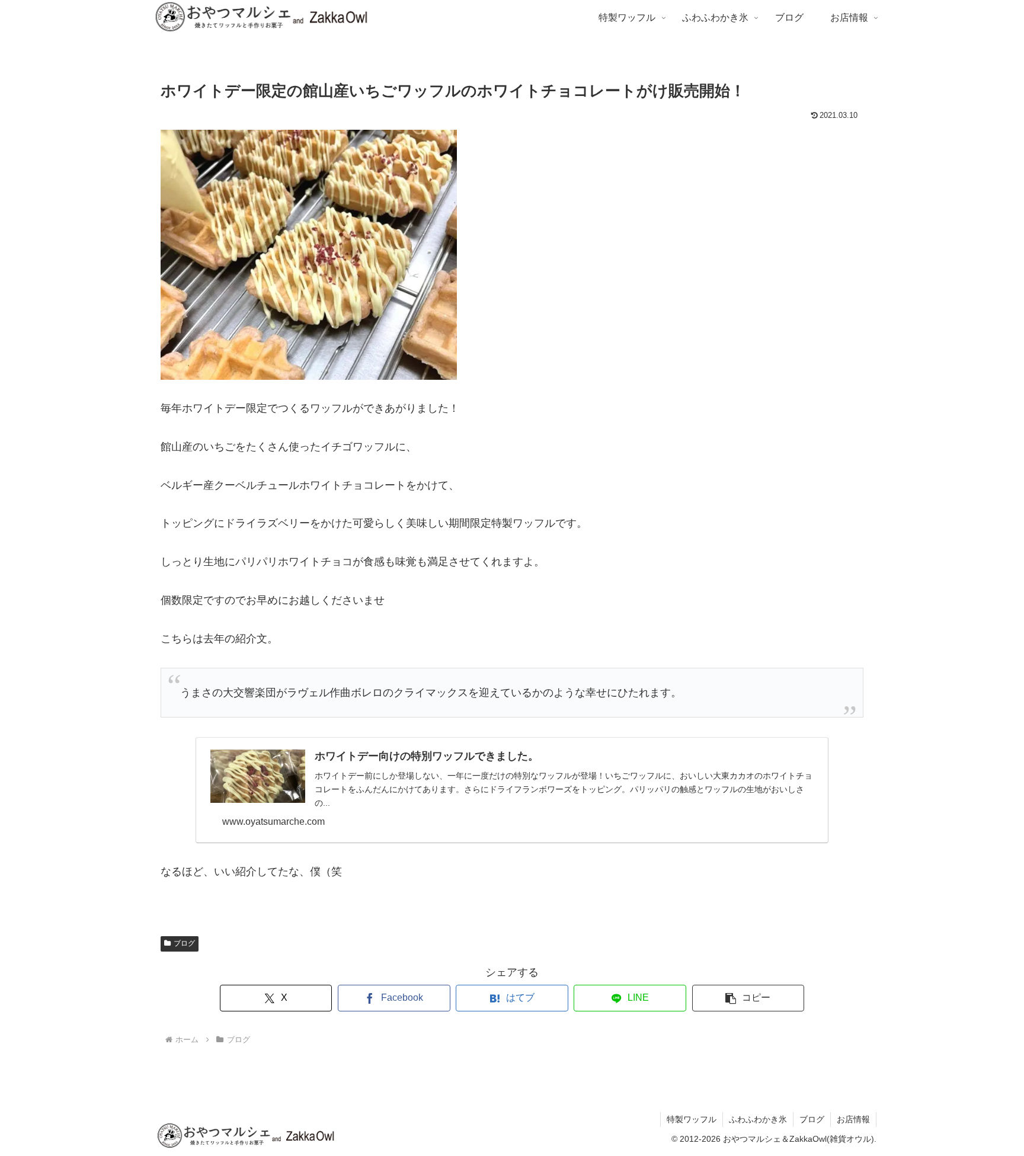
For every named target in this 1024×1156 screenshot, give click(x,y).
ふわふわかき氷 (758, 1119)
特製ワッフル (691, 1119)
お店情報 (853, 1119)
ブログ (184, 943)
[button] (748, 998)
